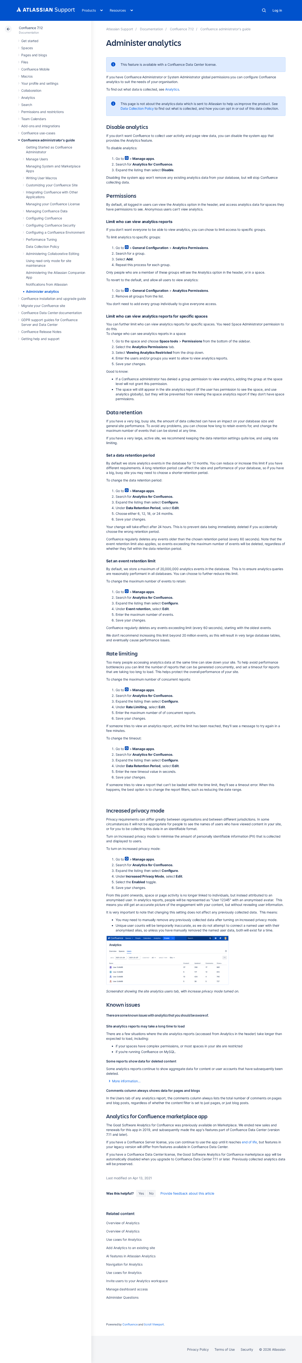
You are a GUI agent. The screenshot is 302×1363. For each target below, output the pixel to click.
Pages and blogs (34, 55)
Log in (277, 10)
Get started (29, 41)
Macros (27, 76)
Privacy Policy (198, 1349)
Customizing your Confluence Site (52, 185)
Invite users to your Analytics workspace (137, 1281)
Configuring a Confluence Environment (55, 232)
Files (24, 62)
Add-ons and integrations (40, 126)
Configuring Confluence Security (51, 225)
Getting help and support (40, 339)
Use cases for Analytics (124, 1239)
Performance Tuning (41, 239)
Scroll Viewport (154, 1324)
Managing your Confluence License (53, 204)
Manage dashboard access (127, 1289)
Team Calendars (33, 119)
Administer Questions (122, 1297)
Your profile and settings (39, 83)
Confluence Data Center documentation (51, 313)
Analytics (28, 98)
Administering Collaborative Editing (52, 254)
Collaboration (31, 90)
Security (247, 1349)
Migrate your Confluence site (43, 306)
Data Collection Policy (42, 247)
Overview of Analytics (122, 1223)
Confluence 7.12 (31, 28)
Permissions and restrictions (42, 112)
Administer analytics (42, 291)
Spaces (27, 48)
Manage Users (37, 159)
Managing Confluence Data (46, 211)
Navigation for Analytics (124, 1264)
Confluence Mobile (35, 69)
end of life (249, 1142)
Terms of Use (224, 1349)
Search (264, 10)
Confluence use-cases (38, 133)
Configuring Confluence (44, 218)
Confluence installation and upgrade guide (53, 299)
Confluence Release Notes (41, 332)
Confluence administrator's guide (48, 140)
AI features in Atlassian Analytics (130, 1256)
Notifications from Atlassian (46, 284)
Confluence (130, 1324)
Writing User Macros (41, 178)
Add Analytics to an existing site (130, 1248)
